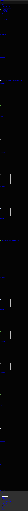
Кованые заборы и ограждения (7, 499)
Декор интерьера (5, 503)
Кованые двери (5, 498)
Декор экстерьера (5, 502)
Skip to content (2, 0)
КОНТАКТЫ (3, 493)
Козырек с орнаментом (3, 34)
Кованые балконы (5, 500)
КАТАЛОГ (3, 497)
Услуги (2, 492)
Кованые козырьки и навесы (7, 501)
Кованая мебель (5, 5)
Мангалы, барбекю (5, 504)
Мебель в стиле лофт (5, 505)
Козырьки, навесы (2, 4)
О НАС (2, 507)
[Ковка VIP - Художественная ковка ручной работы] (1, 1)
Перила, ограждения (5, 7)
